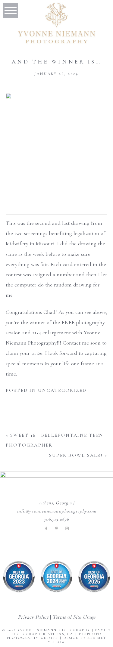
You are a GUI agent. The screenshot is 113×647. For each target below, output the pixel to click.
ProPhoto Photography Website (54, 636)
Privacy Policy (33, 617)
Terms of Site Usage (73, 617)
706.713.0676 (56, 519)
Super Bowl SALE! (76, 455)
